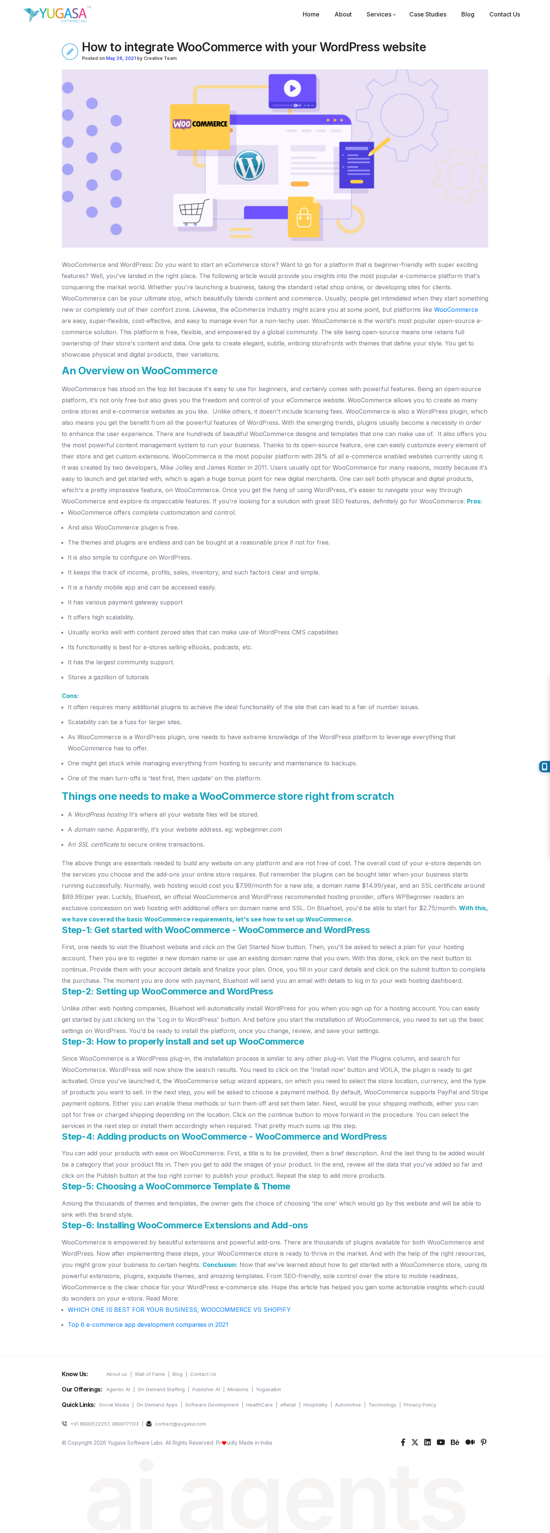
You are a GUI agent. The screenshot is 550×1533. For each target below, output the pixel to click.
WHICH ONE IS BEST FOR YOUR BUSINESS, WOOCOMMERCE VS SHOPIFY (179, 1309)
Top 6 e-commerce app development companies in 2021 (148, 1324)
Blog (467, 14)
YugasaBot (268, 1389)
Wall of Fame (150, 1374)
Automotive (348, 1405)
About (343, 14)
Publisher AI (206, 1389)
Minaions (237, 1389)
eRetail (288, 1405)
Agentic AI (118, 1389)
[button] (394, 15)
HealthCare (259, 1405)
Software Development (212, 1405)
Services (379, 14)
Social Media (114, 1405)
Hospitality (315, 1405)
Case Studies (427, 14)
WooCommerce (456, 309)
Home (311, 14)
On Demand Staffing (161, 1389)
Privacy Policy (420, 1405)
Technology (382, 1405)
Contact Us (504, 14)
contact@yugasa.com (179, 1424)
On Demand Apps (157, 1405)
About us (116, 1374)
